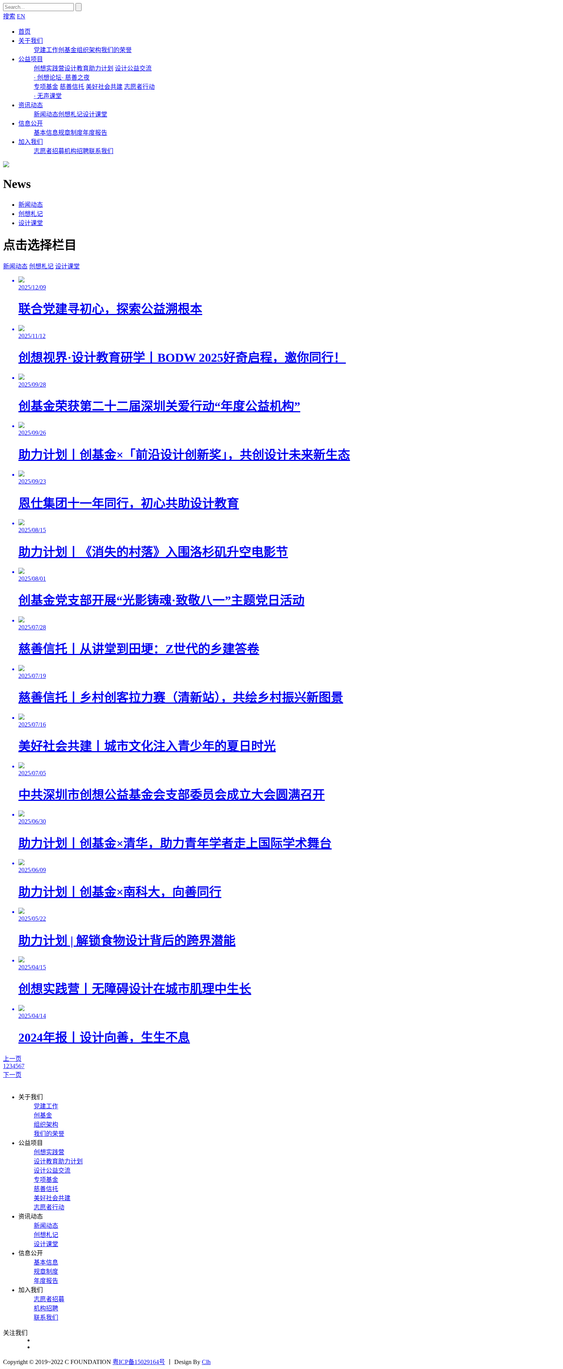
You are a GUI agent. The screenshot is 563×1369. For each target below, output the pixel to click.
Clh (206, 1362)
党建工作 (46, 50)
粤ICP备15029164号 (139, 1362)
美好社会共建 (104, 86)
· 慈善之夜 (76, 77)
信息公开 (30, 123)
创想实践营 (49, 68)
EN (21, 16)
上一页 (12, 1058)
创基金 (67, 50)
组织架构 (89, 50)
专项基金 (46, 86)
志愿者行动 (139, 86)
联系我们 (101, 151)
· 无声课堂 (48, 96)
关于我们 (30, 41)
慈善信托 (72, 86)
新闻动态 (46, 114)
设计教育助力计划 (88, 68)
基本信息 (46, 132)
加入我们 (30, 142)
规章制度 (70, 132)
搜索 (9, 16)
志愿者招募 (49, 151)
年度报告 (95, 132)
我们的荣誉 (116, 50)
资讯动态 (30, 105)
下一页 (12, 1075)
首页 (24, 31)
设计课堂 (95, 114)
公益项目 (30, 59)
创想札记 (70, 114)
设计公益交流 (133, 68)
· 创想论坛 (48, 77)
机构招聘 (76, 151)
